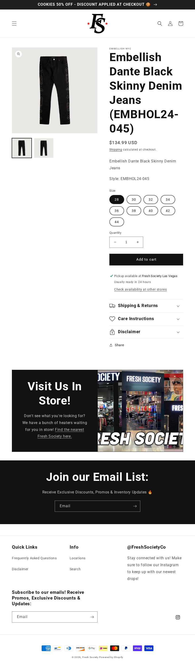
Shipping (115, 149)
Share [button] (119, 345)
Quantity (115, 232)
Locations (78, 558)
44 (117, 222)
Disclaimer (20, 569)
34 (168, 199)
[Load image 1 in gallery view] (22, 148)
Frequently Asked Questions (34, 558)
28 (117, 199)
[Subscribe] (135, 506)
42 (168, 211)
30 (134, 199)
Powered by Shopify (111, 657)
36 (117, 211)
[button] (14, 23)
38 (134, 211)
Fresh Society (90, 657)
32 (151, 199)
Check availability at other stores (140, 289)
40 (151, 211)
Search (75, 569)
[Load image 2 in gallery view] (44, 148)
